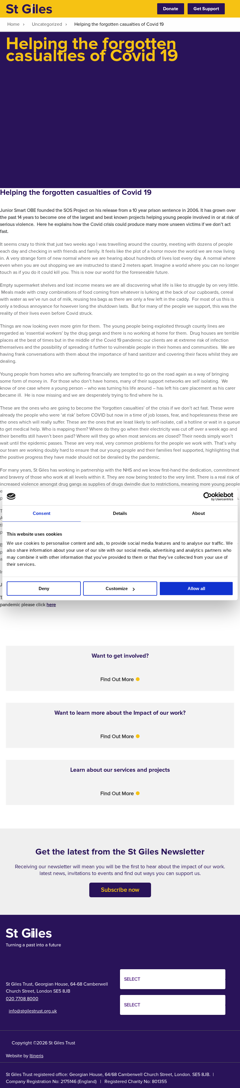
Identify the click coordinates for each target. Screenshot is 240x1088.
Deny (44, 588)
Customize (117, 588)
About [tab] (198, 513)
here (51, 605)
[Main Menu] (231, 8)
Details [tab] (120, 513)
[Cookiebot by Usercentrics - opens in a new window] (207, 496)
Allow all (196, 588)
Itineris (36, 1056)
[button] (120, 679)
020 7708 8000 (22, 999)
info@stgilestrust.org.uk (33, 1011)
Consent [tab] (41, 513)
